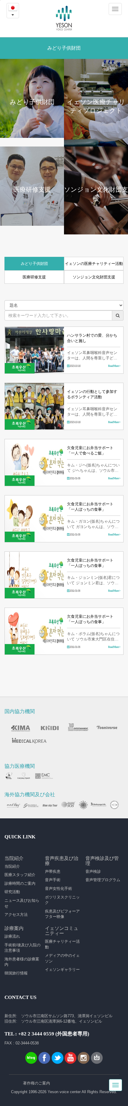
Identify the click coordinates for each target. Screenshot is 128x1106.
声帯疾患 (52, 871)
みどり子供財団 (34, 263)
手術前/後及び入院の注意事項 (22, 948)
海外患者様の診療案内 (21, 962)
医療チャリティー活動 (62, 944)
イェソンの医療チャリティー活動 (94, 263)
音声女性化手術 (58, 888)
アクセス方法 (16, 914)
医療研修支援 (34, 277)
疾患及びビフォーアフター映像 (62, 914)
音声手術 (52, 880)
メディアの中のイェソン (62, 958)
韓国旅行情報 (16, 973)
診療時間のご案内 (19, 883)
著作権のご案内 (36, 1083)
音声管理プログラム (102, 880)
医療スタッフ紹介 (19, 874)
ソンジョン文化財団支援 (94, 277)
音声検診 (93, 871)
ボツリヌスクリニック (62, 900)
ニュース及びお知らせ (21, 903)
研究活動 (12, 892)
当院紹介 (12, 866)
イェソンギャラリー (62, 969)
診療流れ (12, 936)
